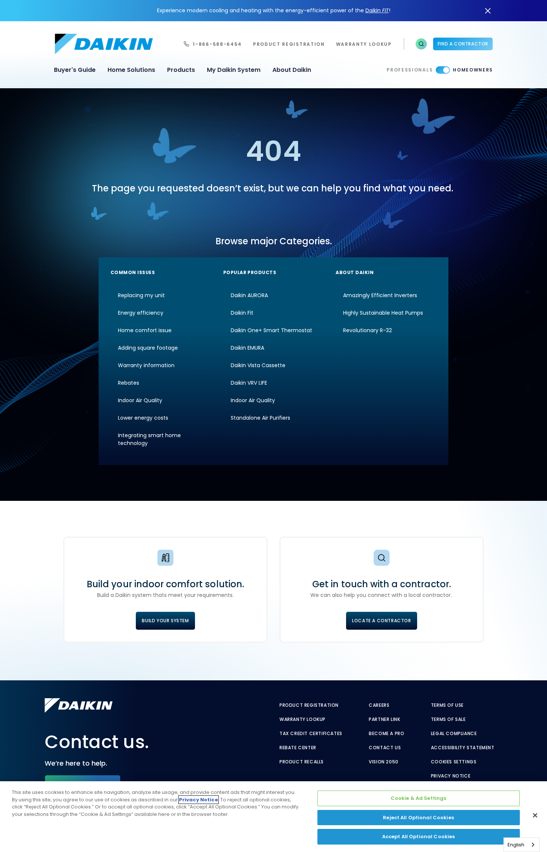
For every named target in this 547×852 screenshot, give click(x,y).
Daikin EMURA (247, 348)
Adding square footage (148, 348)
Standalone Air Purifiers (260, 418)
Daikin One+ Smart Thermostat (271, 330)
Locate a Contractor (381, 620)
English (516, 844)
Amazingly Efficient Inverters (380, 295)
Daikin (377, 10)
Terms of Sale (448, 719)
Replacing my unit (141, 295)
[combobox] (521, 844)
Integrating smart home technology (149, 439)
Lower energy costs (143, 418)
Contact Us (385, 747)
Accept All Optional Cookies (418, 836)
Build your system (165, 620)
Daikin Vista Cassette (258, 365)
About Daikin (291, 70)
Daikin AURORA (249, 295)
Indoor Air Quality (140, 400)
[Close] (535, 815)
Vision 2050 (384, 761)
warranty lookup (364, 44)
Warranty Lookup (302, 719)
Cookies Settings (454, 761)
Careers (379, 705)
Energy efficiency (140, 313)
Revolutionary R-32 (367, 330)
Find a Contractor (463, 44)
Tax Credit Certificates (310, 733)
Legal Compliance (454, 733)
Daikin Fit (242, 313)
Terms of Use (447, 705)
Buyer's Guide (75, 70)
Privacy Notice (450, 776)
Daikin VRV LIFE (249, 383)
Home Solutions (131, 70)
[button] (421, 44)
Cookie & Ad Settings (419, 798)
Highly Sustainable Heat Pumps (383, 313)
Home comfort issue (145, 330)
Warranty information (146, 365)
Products (181, 70)
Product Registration (289, 44)
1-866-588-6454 (217, 44)
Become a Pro (386, 733)
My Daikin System (233, 70)
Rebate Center (297, 747)
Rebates (128, 383)
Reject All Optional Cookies (418, 817)
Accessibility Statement (463, 747)
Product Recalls (301, 761)
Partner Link (384, 719)
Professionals (410, 70)
